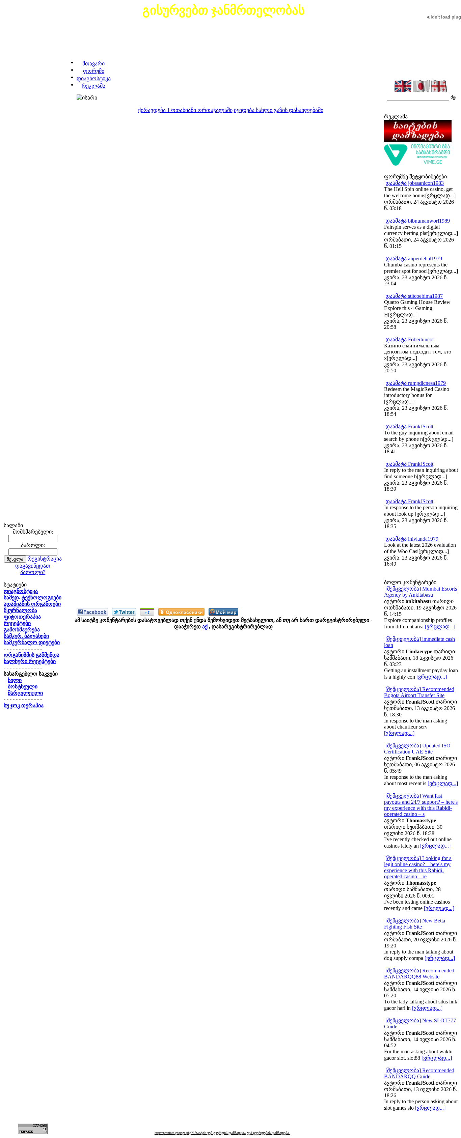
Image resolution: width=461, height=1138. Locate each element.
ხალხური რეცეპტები (30, 661)
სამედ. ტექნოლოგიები (32, 597)
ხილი (15, 680)
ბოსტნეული (22, 686)
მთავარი (93, 63)
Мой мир (226, 611)
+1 (147, 612)
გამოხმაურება (22, 629)
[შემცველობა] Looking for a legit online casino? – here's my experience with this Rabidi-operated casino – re (418, 867)
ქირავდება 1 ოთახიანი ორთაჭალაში (185, 110)
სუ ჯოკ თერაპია (24, 705)
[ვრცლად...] (440, 626)
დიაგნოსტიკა (94, 78)
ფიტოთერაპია (22, 617)
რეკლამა (93, 86)
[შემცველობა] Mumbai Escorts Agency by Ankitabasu (420, 592)
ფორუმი (93, 71)
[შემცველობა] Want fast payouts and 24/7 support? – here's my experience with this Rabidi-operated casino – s (421, 805)
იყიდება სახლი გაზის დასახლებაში (278, 110)
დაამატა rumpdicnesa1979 (415, 383)
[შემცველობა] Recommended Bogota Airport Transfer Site (419, 692)
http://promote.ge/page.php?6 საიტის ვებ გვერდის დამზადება (200, 1133)
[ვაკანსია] (418, 164)
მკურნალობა (20, 610)
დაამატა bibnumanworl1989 (417, 221)
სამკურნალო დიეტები (32, 642)
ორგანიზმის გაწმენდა (31, 655)
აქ (205, 626)
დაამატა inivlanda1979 (411, 539)
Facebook (94, 611)
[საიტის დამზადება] (418, 140)
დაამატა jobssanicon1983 (414, 183)
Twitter (126, 611)
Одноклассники (184, 611)
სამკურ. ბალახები (26, 636)
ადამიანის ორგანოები (32, 604)
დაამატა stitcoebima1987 (414, 296)
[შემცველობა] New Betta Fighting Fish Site (414, 924)
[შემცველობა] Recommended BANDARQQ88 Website (419, 973)
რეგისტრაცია (44, 559)
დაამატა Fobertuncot (409, 339)
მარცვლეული (25, 693)
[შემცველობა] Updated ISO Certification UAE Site (417, 749)
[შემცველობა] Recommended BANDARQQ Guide (419, 1073)
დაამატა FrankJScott (409, 426)
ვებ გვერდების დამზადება (268, 1133)
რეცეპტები (17, 623)
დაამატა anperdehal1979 (413, 258)
